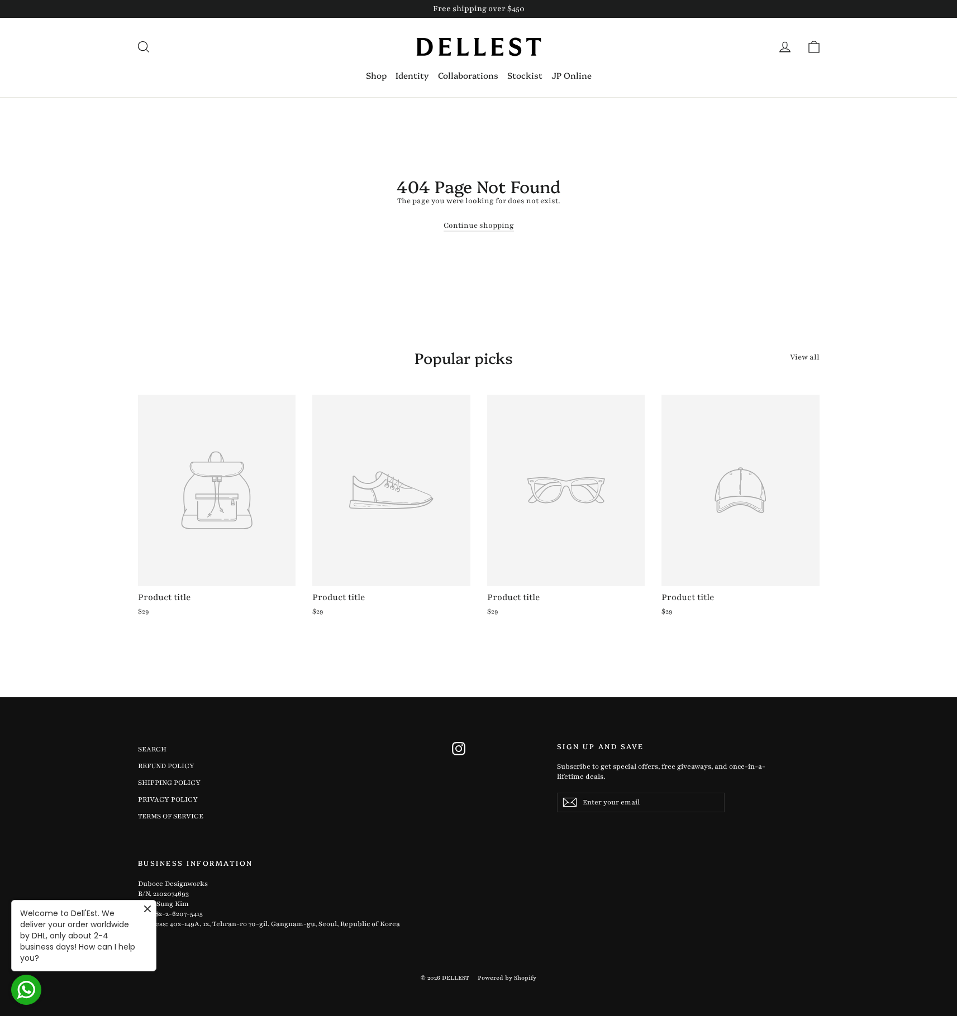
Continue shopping (479, 226)
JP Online (571, 75)
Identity (412, 75)
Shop (376, 75)
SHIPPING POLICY (169, 782)
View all (805, 357)
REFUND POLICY (166, 765)
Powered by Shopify (507, 978)
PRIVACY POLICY (168, 799)
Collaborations (468, 75)
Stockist (524, 75)
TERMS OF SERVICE (170, 816)
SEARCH (152, 749)
